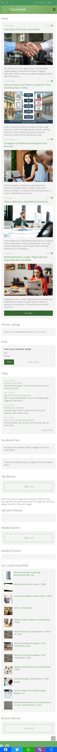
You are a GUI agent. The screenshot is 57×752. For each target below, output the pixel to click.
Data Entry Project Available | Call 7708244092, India (29, 644)
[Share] (51, 749)
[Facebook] (5, 749)
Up (6, 352)
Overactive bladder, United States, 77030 (32, 596)
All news (28, 313)
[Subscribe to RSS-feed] (7, 746)
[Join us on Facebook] (1, 746)
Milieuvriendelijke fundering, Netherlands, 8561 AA (27, 573)
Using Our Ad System (13, 383)
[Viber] (40, 749)
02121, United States (23, 608)
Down (7, 356)
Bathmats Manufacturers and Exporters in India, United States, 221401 (32, 703)
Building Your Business (14, 407)
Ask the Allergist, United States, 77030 (31, 678)
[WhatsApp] (28, 749)
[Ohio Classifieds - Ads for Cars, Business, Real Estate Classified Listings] (13, 9)
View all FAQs (47, 430)
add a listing (40, 331)
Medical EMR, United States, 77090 (30, 584)
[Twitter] (17, 749)
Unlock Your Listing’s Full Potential (18, 420)
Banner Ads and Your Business (17, 395)
